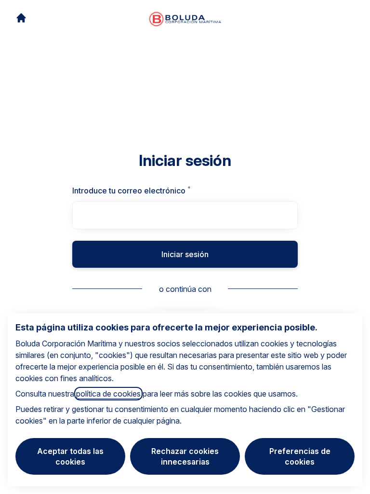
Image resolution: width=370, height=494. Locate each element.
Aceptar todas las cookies (70, 456)
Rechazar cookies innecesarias (185, 456)
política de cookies (108, 393)
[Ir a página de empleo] (21, 18)
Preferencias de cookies (299, 456)
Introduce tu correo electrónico (151, 190)
